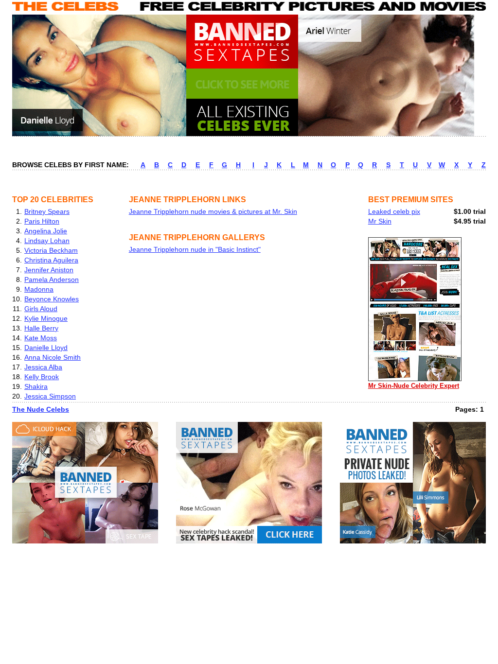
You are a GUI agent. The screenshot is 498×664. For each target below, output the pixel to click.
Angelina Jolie (45, 231)
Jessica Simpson (50, 396)
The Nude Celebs (40, 409)
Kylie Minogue (46, 318)
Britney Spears (47, 211)
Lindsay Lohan (47, 241)
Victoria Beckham (51, 250)
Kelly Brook (41, 377)
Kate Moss (40, 338)
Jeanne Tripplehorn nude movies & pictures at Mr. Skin (213, 211)
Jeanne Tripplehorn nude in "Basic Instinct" (195, 249)
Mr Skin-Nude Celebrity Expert (413, 385)
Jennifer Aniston (48, 270)
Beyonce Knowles (51, 299)
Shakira (36, 386)
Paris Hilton (41, 221)
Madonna (38, 289)
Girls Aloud (40, 309)
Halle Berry (41, 328)
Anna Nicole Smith (52, 357)
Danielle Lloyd (46, 347)
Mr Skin (379, 221)
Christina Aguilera (51, 260)
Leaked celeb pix (394, 211)
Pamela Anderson (51, 279)
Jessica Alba (43, 367)
